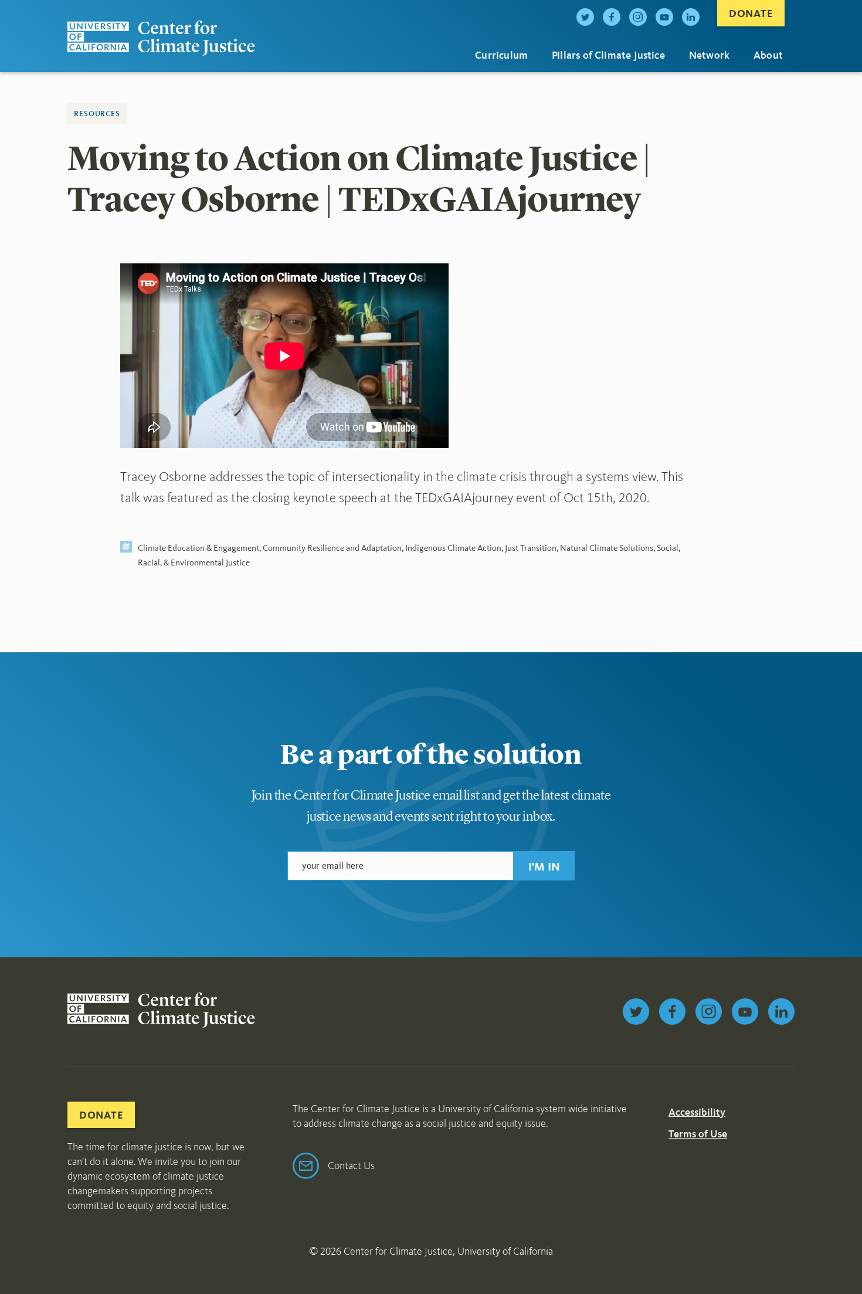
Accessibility (696, 1112)
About (768, 55)
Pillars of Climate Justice (608, 55)
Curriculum (501, 55)
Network (709, 55)
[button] (544, 865)
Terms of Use (697, 1133)
